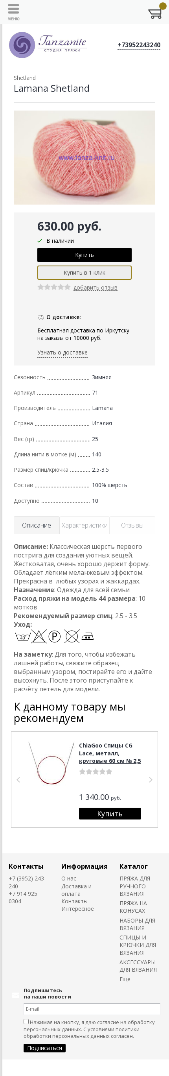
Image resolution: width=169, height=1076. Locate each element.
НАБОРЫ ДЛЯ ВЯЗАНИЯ (137, 924)
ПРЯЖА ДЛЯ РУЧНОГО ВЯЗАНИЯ (134, 886)
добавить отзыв (95, 288)
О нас (68, 878)
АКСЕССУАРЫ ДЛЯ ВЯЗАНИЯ (138, 965)
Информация (84, 866)
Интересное (77, 908)
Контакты (26, 866)
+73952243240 (139, 45)
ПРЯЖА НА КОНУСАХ (133, 906)
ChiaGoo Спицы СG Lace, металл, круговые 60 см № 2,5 (110, 753)
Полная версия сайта (32, 1067)
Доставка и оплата (76, 889)
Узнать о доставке (62, 352)
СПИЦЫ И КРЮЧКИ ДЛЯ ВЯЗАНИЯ (137, 945)
